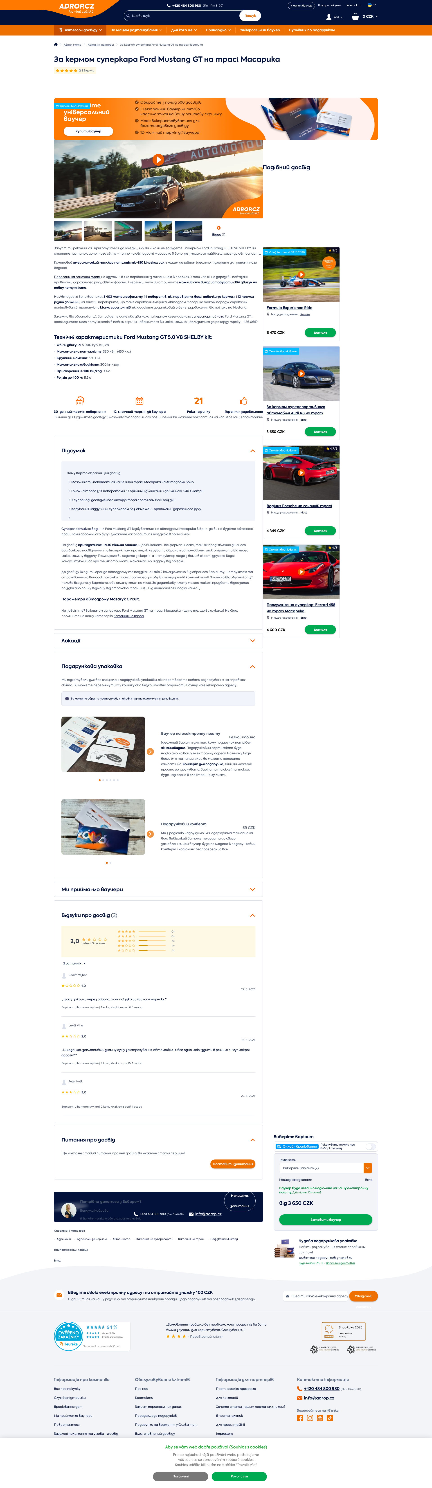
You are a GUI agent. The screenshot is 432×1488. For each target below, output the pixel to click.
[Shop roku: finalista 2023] (325, 1350)
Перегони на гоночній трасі (77, 277)
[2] (103, 780)
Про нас (141, 1389)
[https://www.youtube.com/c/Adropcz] (320, 1418)
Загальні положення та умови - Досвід (86, 1434)
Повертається (67, 1425)
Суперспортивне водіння (82, 529)
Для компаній (227, 1398)
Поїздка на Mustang (224, 1239)
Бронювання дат (68, 1407)
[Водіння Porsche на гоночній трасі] (301, 471)
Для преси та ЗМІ (230, 1425)
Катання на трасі (129, 616)
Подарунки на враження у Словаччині (166, 1425)
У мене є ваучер (301, 5)
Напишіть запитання (239, 1200)
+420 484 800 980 (322, 1388)
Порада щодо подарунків (156, 1416)
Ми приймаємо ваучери (73, 1416)
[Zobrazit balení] (284, 1258)
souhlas (191, 1459)
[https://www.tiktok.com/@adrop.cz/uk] (330, 1418)
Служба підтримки (70, 1398)
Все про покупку (67, 1389)
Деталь (320, 332)
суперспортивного (208, 316)
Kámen (305, 314)
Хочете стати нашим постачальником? (250, 1407)
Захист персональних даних (158, 1407)
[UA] (372, 5)
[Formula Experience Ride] (301, 273)
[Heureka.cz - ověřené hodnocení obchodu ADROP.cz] (92, 1349)
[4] (110, 780)
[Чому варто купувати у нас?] (80, 400)
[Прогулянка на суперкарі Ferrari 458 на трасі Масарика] (301, 570)
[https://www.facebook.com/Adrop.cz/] (300, 1418)
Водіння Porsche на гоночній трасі (299, 506)
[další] (150, 751)
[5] (114, 780)
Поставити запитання (233, 1164)
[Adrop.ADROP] (56, 44)
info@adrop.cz (319, 1398)
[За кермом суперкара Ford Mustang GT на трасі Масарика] (68, 231)
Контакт (353, 5)
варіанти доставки (340, 1263)
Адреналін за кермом (92, 1239)
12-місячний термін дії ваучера (139, 411)
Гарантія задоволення (244, 411)
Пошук (250, 15)
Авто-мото (121, 1239)
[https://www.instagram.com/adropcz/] (310, 1418)
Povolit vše (239, 1476)
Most (303, 512)
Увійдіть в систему (363, 1297)
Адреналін (64, 1239)
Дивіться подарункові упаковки (325, 1258)
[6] (118, 780)
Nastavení (181, 1476)
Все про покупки (329, 5)
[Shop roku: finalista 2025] (343, 1331)
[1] (108, 744)
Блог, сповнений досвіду (155, 1434)
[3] (107, 780)
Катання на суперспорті (154, 1239)
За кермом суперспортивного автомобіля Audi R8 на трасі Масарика (296, 413)
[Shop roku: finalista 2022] (362, 1350)
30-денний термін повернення (80, 411)
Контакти (144, 1398)
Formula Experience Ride (289, 307)
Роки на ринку (198, 411)
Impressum (224, 1434)
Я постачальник (229, 1416)
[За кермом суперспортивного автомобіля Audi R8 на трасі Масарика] (301, 372)
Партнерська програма (236, 1389)
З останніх (72, 963)
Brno (57, 1260)
